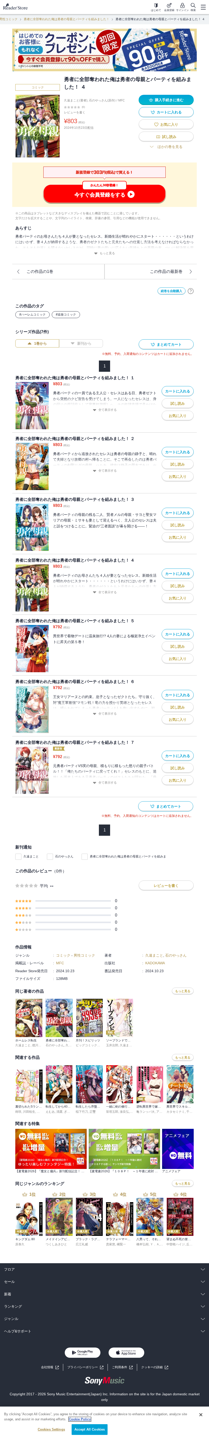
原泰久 (19, 1244)
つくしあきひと (56, 1244)
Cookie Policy (80, 1419)
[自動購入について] (191, 291)
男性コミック (84, 955)
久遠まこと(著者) (75, 100)
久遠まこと (31, 856)
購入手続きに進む (169, 100)
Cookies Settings (51, 1429)
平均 (44, 886)
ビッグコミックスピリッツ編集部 (99, 1045)
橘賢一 (121, 1244)
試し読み (169, 137)
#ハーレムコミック (32, 314)
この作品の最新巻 (166, 271)
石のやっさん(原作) (102, 100)
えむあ (50, 1111)
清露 (59, 1111)
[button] (154, 1367)
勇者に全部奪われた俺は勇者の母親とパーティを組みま (128, 856)
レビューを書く (74, 112)
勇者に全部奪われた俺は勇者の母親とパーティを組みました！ (66, 19)
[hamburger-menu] (203, 7)
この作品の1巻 (40, 271)
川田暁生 (29, 1111)
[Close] (200, 1414)
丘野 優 (191, 1244)
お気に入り (169, 124)
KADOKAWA (155, 963)
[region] (104, 1423)
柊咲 (18, 1111)
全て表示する (107, 410)
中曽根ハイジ (175, 1244)
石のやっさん (64, 856)
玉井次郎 (112, 1045)
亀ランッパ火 (145, 1111)
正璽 (92, 1111)
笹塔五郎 (112, 1111)
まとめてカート (169, 344)
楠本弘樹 (142, 1244)
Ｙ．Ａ (154, 1244)
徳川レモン (39, 1045)
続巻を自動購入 (171, 291)
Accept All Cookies (89, 1429)
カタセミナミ (175, 1111)
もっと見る (107, 253)
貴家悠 (110, 1244)
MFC (121, 100)
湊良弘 (124, 1111)
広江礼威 (82, 1244)
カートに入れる (169, 112)
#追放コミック (66, 314)
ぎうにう (70, 1111)
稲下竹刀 (82, 1111)
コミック (38, 87)
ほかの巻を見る (170, 147)
